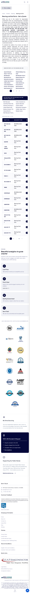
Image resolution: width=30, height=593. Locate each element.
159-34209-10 (7, 181)
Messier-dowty (19, 111)
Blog (2, 525)
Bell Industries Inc (7, 77)
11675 (5, 153)
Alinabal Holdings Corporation (21, 71)
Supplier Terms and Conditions (7, 547)
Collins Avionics (7, 82)
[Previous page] (8, 91)
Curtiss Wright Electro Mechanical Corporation (9, 84)
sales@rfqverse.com (7, 489)
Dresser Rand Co (19, 84)
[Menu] (27, 2)
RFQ (27, 124)
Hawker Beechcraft (7, 107)
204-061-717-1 (7, 232)
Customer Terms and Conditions (8, 549)
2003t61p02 (7, 198)
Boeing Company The (20, 77)
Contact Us (3, 521)
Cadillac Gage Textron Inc (9, 81)
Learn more (5, 288)
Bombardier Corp (19, 79)
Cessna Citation (19, 81)
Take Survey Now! (5, 509)
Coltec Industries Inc (20, 82)
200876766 (6, 210)
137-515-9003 (7, 170)
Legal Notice (3, 566)
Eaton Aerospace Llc (8, 88)
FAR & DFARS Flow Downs (6, 568)
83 (19, 238)
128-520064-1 (7, 164)
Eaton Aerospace (19, 86)
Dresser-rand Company (9, 86)
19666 (5, 187)
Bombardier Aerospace (8, 79)
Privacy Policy (4, 534)
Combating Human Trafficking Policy (9, 540)
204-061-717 (7, 227)
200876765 (6, 204)
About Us (3, 519)
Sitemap (3, 527)
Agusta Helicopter (7, 71)
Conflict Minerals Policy (6, 538)
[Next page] (22, 91)
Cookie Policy (4, 536)
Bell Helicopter (7, 75)
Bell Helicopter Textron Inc (21, 75)
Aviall (17, 73)
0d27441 (6, 141)
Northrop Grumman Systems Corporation (8, 105)
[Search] (24, 2)
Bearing (13, 13)
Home (3, 13)
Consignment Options (6, 570)
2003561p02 (7, 193)
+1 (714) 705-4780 (7, 491)
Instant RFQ (3, 523)
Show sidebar (7, 8)
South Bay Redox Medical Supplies (8, 103)
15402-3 (6, 176)
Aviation (8, 13)
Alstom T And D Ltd (8, 73)
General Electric (7, 111)
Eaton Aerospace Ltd (20, 88)
